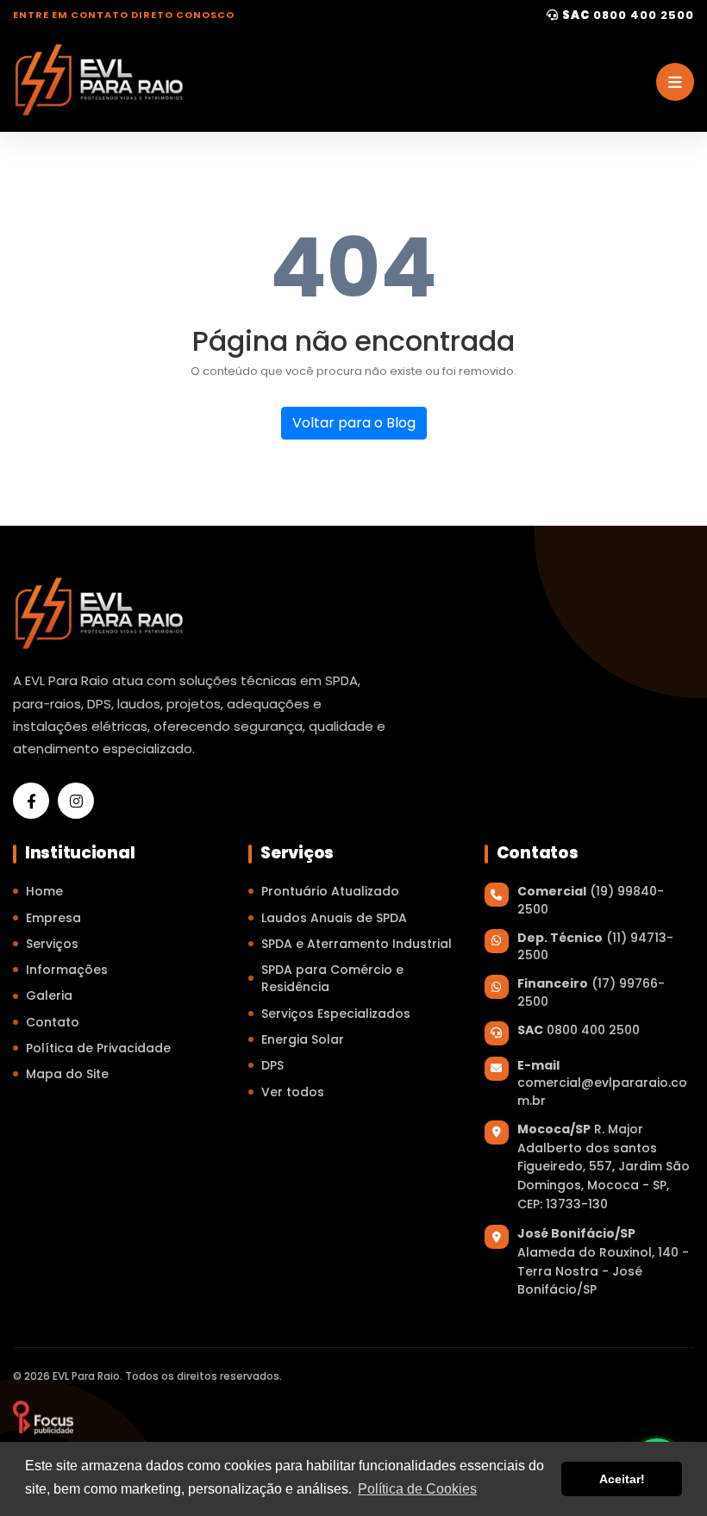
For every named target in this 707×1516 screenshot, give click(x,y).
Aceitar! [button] (622, 1479)
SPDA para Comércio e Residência (332, 978)
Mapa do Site (67, 1073)
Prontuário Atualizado (330, 891)
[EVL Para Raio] (43, 1418)
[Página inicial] (99, 79)
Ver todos (292, 1092)
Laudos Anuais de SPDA (334, 917)
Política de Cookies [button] (417, 1489)
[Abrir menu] (675, 82)
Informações (67, 969)
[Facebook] (31, 801)
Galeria (49, 995)
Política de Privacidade (98, 1048)
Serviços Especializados (335, 1013)
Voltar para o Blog (354, 423)
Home (44, 891)
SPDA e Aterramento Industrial (356, 943)
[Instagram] (76, 801)
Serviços (52, 943)
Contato (52, 1022)
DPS (272, 1065)
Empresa (53, 917)
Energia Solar (302, 1039)
